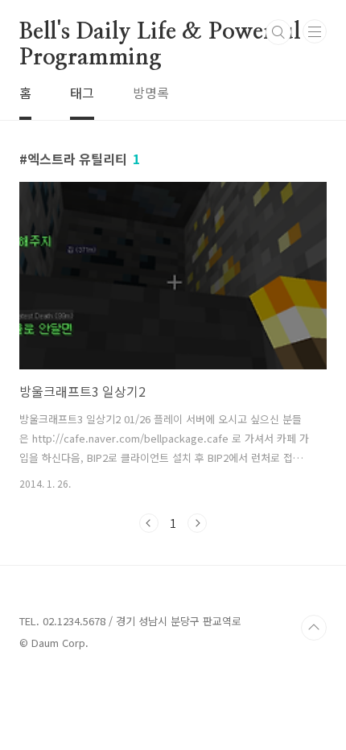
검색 (278, 32)
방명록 (151, 92)
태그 (82, 92)
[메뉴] (315, 31)
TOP (314, 628)
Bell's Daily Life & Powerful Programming (159, 33)
